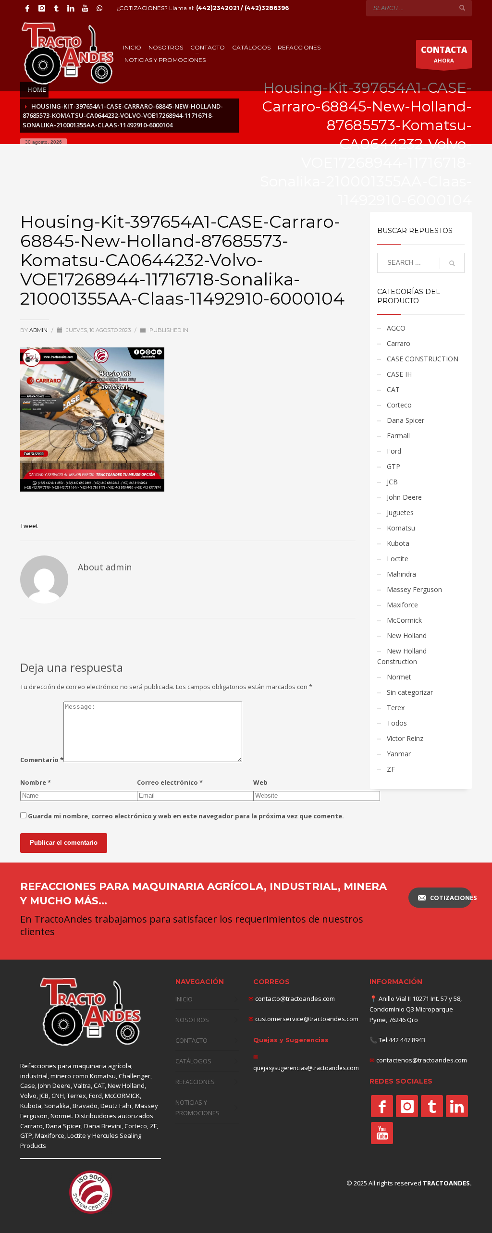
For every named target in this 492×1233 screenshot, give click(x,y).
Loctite (397, 558)
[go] (462, 7)
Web (260, 782)
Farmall (398, 435)
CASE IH (399, 374)
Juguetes (400, 512)
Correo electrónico (170, 782)
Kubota (398, 543)
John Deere (404, 497)
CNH (57, 1095)
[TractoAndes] (382, 1106)
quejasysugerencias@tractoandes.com (306, 1068)
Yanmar (399, 753)
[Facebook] (27, 8)
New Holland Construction (402, 656)
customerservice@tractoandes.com (306, 1018)
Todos (397, 722)
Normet (399, 676)
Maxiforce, (50, 1135)
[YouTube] (85, 8)
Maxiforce (402, 604)
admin (39, 330)
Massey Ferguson (414, 589)
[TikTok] (56, 8)
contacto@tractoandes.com (291, 998)
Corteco (399, 404)
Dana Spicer (405, 420)
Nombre (35, 782)
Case (27, 1085)
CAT (393, 389)
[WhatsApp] (99, 8)
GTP (393, 466)
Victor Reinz (405, 738)
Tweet (29, 525)
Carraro (398, 343)
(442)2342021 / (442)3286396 (242, 8)
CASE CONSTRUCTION (422, 358)
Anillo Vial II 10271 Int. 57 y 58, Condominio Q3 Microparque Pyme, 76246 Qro (415, 1009)
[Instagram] (42, 8)
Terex (396, 707)
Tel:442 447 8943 (402, 1040)
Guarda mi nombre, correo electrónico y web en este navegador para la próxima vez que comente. (186, 816)
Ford (394, 451)
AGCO (396, 328)
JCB (392, 481)
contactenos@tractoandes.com (421, 1060)
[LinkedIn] (70, 8)
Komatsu (401, 527)
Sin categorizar (410, 692)
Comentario (41, 759)
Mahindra (401, 574)
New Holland (407, 635)
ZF (391, 769)
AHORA (444, 54)
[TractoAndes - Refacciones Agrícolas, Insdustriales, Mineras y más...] (90, 1012)
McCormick (404, 620)
